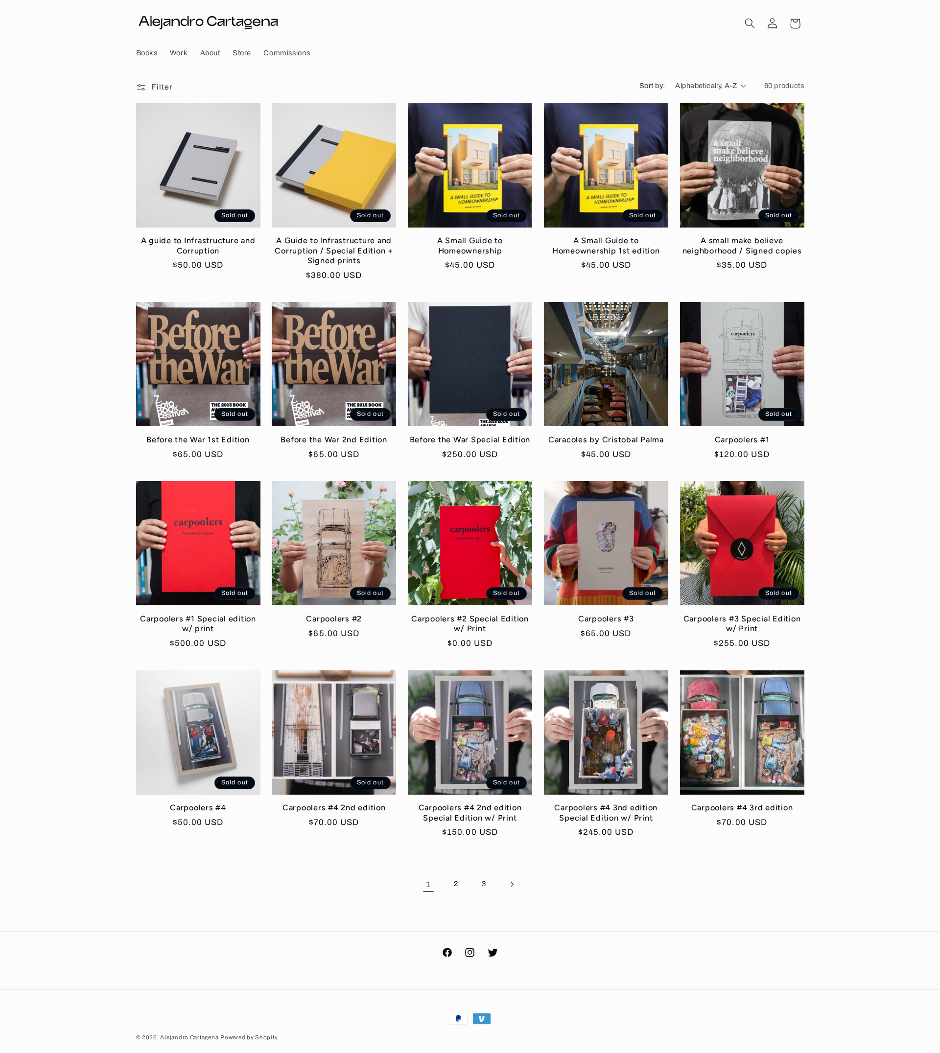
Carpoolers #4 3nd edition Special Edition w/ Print (606, 812)
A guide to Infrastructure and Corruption (198, 245)
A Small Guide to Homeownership (470, 245)
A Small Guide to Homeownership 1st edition (606, 245)
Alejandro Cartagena (189, 1037)
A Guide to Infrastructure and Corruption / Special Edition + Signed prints (334, 250)
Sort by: (652, 86)
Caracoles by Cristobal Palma (606, 439)
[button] (749, 23)
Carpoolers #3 (606, 618)
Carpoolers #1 (742, 439)
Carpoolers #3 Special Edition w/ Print (742, 623)
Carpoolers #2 (334, 618)
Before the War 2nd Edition (334, 439)
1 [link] (428, 884)
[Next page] (511, 884)
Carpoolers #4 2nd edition (334, 807)
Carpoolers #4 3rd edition (742, 807)
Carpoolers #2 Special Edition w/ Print (470, 623)
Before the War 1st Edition (198, 439)
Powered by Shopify (249, 1037)
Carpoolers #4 (198, 807)
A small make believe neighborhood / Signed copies (742, 245)
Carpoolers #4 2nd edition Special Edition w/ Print (470, 812)
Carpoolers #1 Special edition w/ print (198, 623)
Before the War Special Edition (470, 439)
